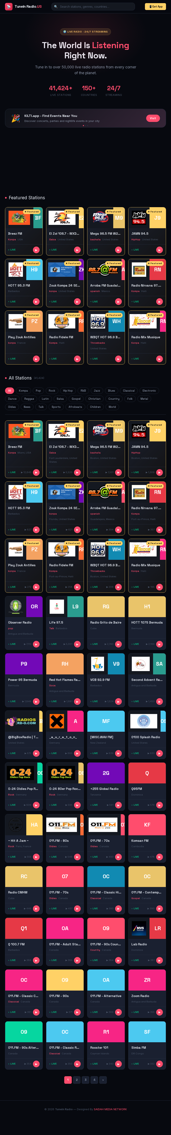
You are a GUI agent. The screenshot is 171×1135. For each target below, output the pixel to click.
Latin (45, 399)
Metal (144, 399)
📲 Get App (155, 6)
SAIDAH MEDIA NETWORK (110, 1109)
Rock (52, 390)
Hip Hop (68, 390)
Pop (38, 390)
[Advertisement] (85, 162)
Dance (12, 399)
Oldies (12, 407)
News (27, 407)
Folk (130, 399)
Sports (56, 407)
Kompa (23, 390)
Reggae (29, 399)
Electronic (149, 390)
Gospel (76, 399)
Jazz (97, 390)
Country (113, 399)
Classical (129, 390)
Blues (111, 390)
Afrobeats (75, 407)
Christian (94, 399)
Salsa (60, 399)
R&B (83, 390)
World (112, 407)
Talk (41, 407)
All (9, 390)
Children (95, 407)
